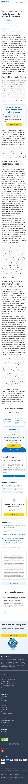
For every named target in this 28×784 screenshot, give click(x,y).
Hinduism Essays (6, 489)
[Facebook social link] (10, 744)
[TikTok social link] (15, 744)
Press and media (5, 731)
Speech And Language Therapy (12, 547)
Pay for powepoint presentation (8, 689)
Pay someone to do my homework (9, 679)
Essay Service (4, 11)
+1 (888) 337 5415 (6, 722)
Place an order (14, 124)
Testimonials (4, 709)
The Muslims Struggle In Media (14, 598)
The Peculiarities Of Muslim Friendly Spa (8, 421)
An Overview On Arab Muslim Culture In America (14, 531)
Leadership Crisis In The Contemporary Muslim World (14, 535)
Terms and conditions (14, 774)
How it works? (4, 707)
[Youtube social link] (12, 744)
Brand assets (4, 733)
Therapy (9, 23)
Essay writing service (6, 677)
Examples (11, 11)
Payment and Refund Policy (7, 779)
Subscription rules (5, 777)
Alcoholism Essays (7, 492)
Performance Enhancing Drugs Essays (12, 486)
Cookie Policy (18, 779)
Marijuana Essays (17, 489)
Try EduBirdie (14, 446)
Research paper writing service (8, 683)
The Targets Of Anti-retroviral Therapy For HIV (14, 543)
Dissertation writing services (7, 685)
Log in (21, 2)
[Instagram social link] (18, 744)
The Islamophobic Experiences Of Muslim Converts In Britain (20, 421)
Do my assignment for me (7, 681)
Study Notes (4, 700)
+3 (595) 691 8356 (7, 725)
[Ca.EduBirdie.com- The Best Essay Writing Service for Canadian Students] (2, 751)
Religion (16, 11)
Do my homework (5, 687)
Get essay (14, 514)
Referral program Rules (16, 777)
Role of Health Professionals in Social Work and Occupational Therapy (14, 539)
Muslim (21, 11)
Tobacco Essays (18, 492)
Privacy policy (4, 774)
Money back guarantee (6, 713)
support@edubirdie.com (8, 720)
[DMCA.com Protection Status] (4, 739)
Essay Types (4, 696)
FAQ (2, 711)
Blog (2, 698)
